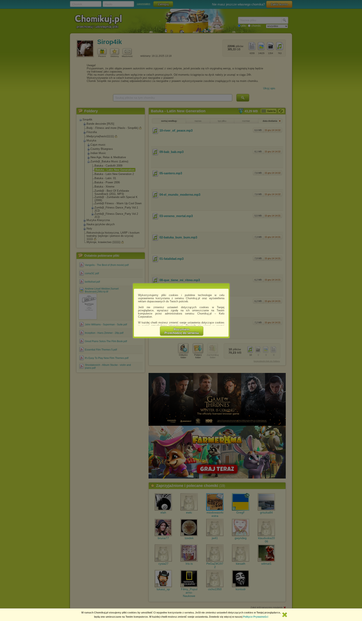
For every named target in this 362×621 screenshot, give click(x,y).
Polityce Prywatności (255, 616)
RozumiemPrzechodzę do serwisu (181, 331)
